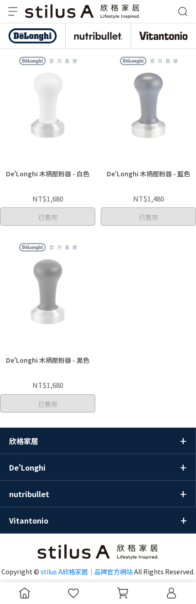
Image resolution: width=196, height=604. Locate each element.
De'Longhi (27, 467)
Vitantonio (28, 520)
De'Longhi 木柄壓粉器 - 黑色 (47, 360)
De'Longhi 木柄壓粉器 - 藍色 (148, 173)
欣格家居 (23, 440)
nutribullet (29, 493)
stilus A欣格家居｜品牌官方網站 (87, 571)
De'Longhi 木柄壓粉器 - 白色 (47, 173)
